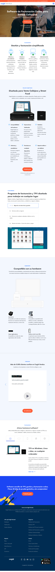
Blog (5, 540)
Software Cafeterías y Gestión (35, 535)
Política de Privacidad (34, 548)
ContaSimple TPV (44, 1)
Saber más (31, 471)
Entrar (30, 540)
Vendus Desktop (8, 527)
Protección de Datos (33, 551)
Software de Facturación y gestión (36, 529)
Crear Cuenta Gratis (33, 543)
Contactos (6, 551)
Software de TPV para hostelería (36, 527)
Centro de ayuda (8, 543)
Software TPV (32, 524)
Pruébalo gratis (27, 21)
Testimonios (7, 524)
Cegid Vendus (31, 565)
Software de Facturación (34, 522)
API (5, 548)
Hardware (6, 522)
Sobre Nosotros (7, 546)
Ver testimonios (27, 410)
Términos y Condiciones (34, 546)
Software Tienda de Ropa (34, 532)
